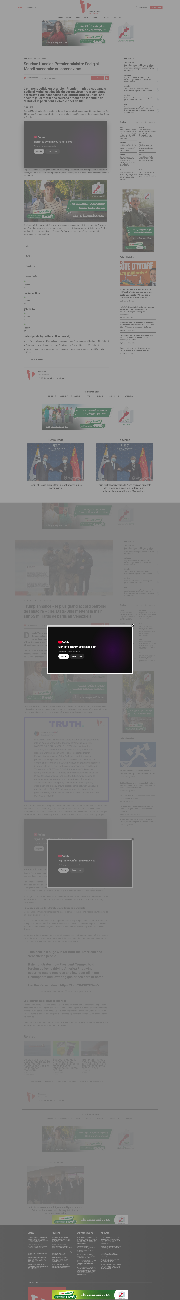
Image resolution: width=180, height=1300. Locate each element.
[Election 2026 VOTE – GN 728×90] (90, 1299)
